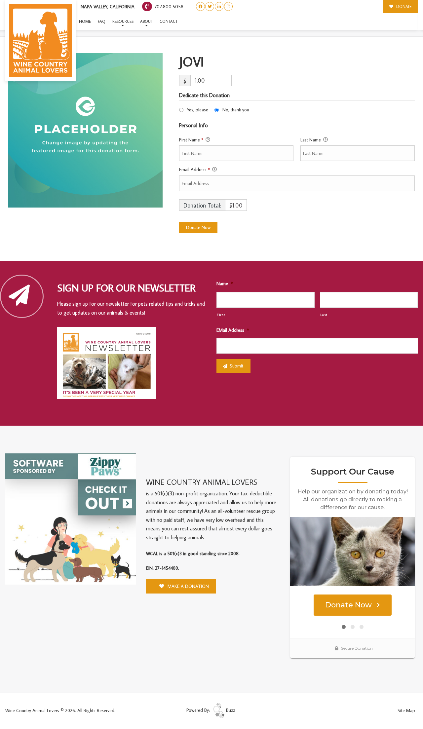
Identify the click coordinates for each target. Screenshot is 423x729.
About (146, 21)
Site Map (406, 710)
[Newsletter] (109, 364)
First (221, 314)
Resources (123, 21)
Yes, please (197, 110)
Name (224, 284)
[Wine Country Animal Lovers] (40, 40)
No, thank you (235, 110)
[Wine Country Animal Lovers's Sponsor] (70, 518)
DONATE (403, 6)
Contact (168, 21)
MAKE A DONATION (187, 586)
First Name (191, 140)
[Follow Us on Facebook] (200, 6)
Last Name (311, 140)
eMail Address (232, 330)
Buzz (230, 710)
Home (85, 21)
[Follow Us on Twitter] (209, 6)
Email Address (194, 170)
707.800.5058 (168, 6)
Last (324, 314)
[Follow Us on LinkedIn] (219, 6)
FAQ (101, 21)
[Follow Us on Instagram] (228, 6)
